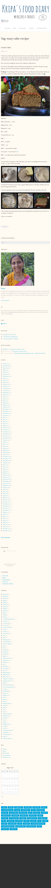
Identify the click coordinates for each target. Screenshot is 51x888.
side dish (5, 718)
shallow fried (6, 716)
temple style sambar (7, 730)
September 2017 (7, 510)
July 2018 (5, 489)
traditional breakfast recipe (8, 826)
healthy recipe (24, 815)
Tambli (5, 726)
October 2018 (6, 483)
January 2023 (6, 386)
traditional (5, 732)
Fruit (4, 648)
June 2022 (5, 399)
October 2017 (6, 508)
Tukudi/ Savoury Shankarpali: (10, 336)
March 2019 (6, 473)
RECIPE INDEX (22, 28)
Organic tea (5, 695)
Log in (4, 751)
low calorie (5, 818)
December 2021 (6, 409)
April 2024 (5, 372)
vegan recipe (5, 829)
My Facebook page (5, 537)
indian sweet (32, 815)
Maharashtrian (6, 672)
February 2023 (6, 384)
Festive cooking (6, 644)
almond (4, 807)
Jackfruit (5, 662)
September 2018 (7, 485)
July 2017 (5, 514)
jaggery (40, 815)
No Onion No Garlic (8, 685)
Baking (4, 600)
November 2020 (7, 434)
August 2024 (6, 368)
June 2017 (5, 516)
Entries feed (6, 753)
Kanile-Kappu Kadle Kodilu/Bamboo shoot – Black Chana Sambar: (29, 353)
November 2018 (7, 481)
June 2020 (5, 444)
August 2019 (6, 463)
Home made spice (7, 658)
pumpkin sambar (7, 703)
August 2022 (6, 395)
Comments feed (7, 755)
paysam (5, 699)
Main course (6, 677)
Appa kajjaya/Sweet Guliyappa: (10, 339)
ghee (30, 812)
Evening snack (6, 639)
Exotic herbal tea (7, 642)
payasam (33, 821)
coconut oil (5, 625)
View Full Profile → (5, 300)
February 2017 (6, 524)
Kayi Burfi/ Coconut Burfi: (9, 334)
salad (4, 712)
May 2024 (5, 370)
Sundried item (6, 724)
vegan (4, 736)
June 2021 (5, 419)
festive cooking (23, 812)
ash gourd (5, 596)
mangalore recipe (42, 818)
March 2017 (6, 522)
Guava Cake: (6, 48)
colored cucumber (7, 627)
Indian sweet (6, 660)
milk (3, 821)
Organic (26, 821)
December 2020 (6, 432)
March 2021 (6, 425)
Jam (4, 664)
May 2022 (5, 401)
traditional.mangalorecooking (38, 823)
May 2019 (5, 469)
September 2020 (7, 438)
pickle (4, 701)
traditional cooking (20, 826)
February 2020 (6, 452)
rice (39, 821)
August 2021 (6, 415)
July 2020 (5, 442)
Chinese (5, 615)
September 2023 (7, 376)
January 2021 (6, 430)
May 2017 (5, 518)
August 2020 (6, 440)
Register (5, 749)
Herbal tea (5, 654)
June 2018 (5, 491)
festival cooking (13, 812)
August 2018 (6, 487)
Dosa (4, 635)
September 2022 (7, 392)
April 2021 (5, 423)
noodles (5, 689)
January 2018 (6, 502)
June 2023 (5, 378)
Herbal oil (5, 652)
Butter (4, 613)
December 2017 (6, 504)
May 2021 (5, 421)
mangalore (23, 818)
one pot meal (10, 821)
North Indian (6, 691)
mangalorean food (7, 681)
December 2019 (6, 456)
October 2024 (6, 364)
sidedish (45, 821)
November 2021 (7, 411)
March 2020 (6, 450)
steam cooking (12, 823)
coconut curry (6, 623)
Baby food (5, 598)
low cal (4, 670)
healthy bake (15, 815)
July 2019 (5, 465)
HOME (14, 28)
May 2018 (5, 493)
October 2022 (6, 390)
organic (5, 693)
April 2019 (5, 471)
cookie (4, 629)
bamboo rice (6, 604)
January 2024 (6, 374)
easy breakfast (40, 810)
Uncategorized (6, 734)
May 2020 (5, 446)
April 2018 (5, 495)
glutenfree (44, 812)
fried (4, 646)
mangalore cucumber (8, 679)
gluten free (37, 812)
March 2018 (6, 498)
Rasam (4, 707)
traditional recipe (31, 826)
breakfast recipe (19, 807)
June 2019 (5, 467)
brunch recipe (36, 807)
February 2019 (6, 475)
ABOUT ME (7, 28)
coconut (5, 621)
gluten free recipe (6, 815)
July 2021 (5, 417)
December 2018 (6, 479)
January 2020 (6, 454)
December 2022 (6, 388)
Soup (4, 720)
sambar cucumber (7, 714)
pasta (4, 697)
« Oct (2, 796)
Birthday (5, 609)
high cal (5, 656)
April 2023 (5, 380)
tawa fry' (5, 728)
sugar (4, 722)
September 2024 (7, 366)
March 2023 (6, 382)
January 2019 (6, 477)
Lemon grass (6, 668)
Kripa (3, 288)
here (17, 151)
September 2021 (7, 413)
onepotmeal (19, 821)
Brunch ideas (27, 807)
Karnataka (5, 666)
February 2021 (6, 427)
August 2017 (6, 512)
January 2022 (6, 407)
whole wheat (13, 829)
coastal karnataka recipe (8, 619)
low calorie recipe (13, 818)
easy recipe (5, 812)
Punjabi (5, 705)
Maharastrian (6, 674)
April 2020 (5, 448)
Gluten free (6, 650)
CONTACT (31, 28)
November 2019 (7, 458)
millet (4, 683)
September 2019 (7, 460)
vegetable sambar (7, 738)
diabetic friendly (25, 810)
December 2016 (6, 528)
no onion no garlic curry (8, 687)
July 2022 (5, 397)
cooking (5, 631)
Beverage (5, 606)
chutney (5, 617)
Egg (4, 637)
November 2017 (7, 506)
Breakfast (5, 611)
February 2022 (6, 405)
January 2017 (6, 526)
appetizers (5, 594)
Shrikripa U (5, 349)
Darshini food (6, 633)
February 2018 (6, 500)
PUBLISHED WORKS (41, 28)
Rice (4, 710)
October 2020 (6, 436)
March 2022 (6, 403)
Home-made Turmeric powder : (17, 349)
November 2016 (7, 531)
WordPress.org (6, 757)
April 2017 (5, 520)
